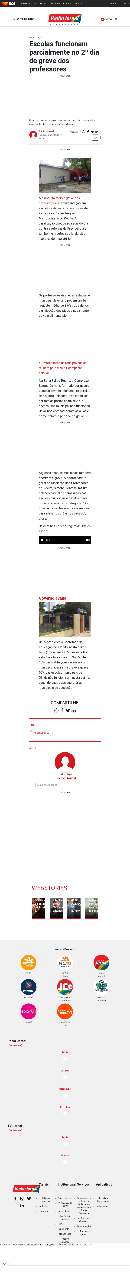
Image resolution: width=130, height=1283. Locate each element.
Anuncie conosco (84, 1232)
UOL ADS (78, 3)
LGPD (60, 1224)
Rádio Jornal (46, 131)
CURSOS (67, 3)
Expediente (63, 1229)
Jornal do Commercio (103, 1200)
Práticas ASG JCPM (65, 1204)
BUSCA (113, 3)
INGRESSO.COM (28, 3)
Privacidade (64, 1211)
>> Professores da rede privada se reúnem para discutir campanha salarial (63, 368)
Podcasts (43, 1206)
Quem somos (64, 1198)
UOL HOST (44, 3)
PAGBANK (56, 3)
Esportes (43, 1211)
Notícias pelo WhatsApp (84, 1220)
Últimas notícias (46, 1200)
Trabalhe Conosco (65, 1240)
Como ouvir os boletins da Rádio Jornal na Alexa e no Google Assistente (84, 1206)
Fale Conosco (64, 1234)
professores (41, 733)
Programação (84, 1226)
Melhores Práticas (65, 1217)
